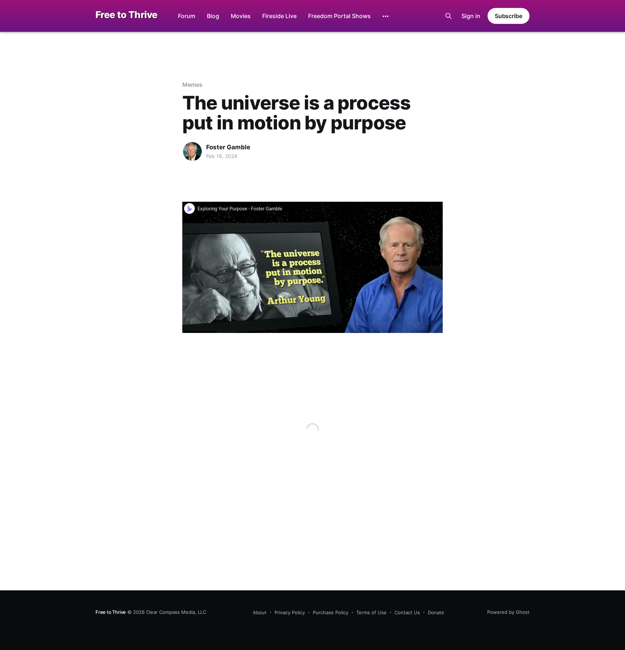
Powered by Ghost (508, 612)
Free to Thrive (126, 15)
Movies (241, 16)
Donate (436, 612)
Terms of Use (371, 612)
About (260, 612)
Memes (192, 84)
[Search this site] (448, 16)
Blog (213, 16)
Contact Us (407, 612)
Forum (186, 16)
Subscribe (508, 16)
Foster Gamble (228, 147)
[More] (385, 16)
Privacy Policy (290, 612)
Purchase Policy (330, 612)
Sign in (471, 16)
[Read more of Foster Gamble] (192, 151)
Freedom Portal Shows (339, 16)
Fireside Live (279, 16)
